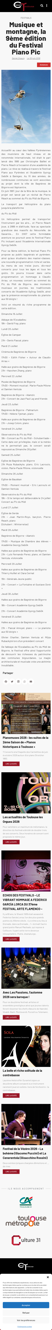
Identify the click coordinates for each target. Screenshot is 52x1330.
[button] (47, 1277)
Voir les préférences (26, 1320)
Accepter (26, 1305)
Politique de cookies (24, 1326)
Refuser (26, 1312)
